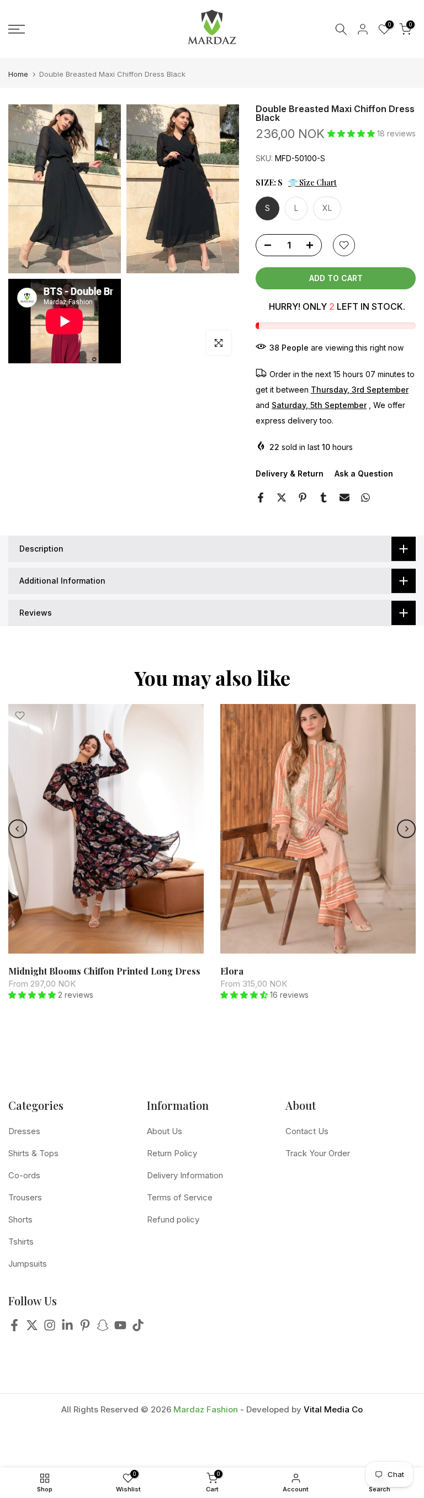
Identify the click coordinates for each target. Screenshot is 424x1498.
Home (18, 74)
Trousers (25, 1197)
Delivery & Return (290, 473)
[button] (352, 133)
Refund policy (173, 1219)
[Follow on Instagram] (50, 1328)
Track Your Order (317, 1153)
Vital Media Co (333, 1409)
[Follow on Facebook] (14, 1328)
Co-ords (24, 1175)
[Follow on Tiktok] (138, 1328)
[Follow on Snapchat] (103, 1328)
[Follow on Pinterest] (85, 1328)
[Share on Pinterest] (303, 497)
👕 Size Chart (312, 182)
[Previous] (17, 828)
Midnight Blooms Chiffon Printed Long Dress (104, 971)
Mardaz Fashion (205, 1409)
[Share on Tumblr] (323, 497)
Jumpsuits (27, 1263)
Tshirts (21, 1241)
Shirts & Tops (33, 1153)
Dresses (24, 1131)
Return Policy (172, 1153)
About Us (164, 1131)
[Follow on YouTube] (120, 1328)
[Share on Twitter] (282, 497)
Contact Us (306, 1131)
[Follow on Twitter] (32, 1328)
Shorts (20, 1219)
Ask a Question (364, 473)
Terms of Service (180, 1197)
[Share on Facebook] (261, 497)
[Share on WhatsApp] (365, 497)
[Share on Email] (344, 497)
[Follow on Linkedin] (67, 1328)
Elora (231, 971)
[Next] (406, 828)
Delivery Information (185, 1175)
